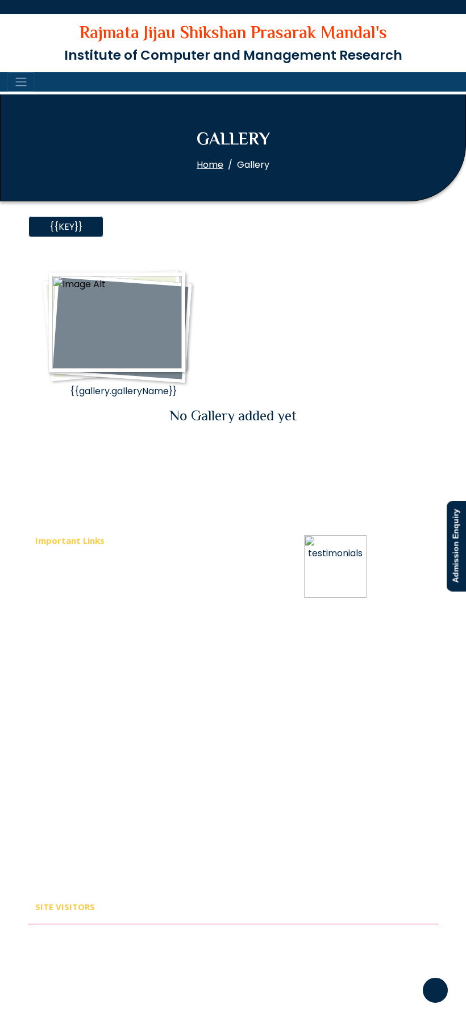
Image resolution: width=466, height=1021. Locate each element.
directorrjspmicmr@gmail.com (348, 706)
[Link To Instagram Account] (415, 951)
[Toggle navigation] (21, 82)
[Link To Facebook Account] (337, 951)
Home (210, 164)
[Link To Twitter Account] (363, 951)
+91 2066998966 (347, 685)
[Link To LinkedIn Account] (389, 951)
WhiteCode (279, 930)
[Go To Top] (435, 990)
